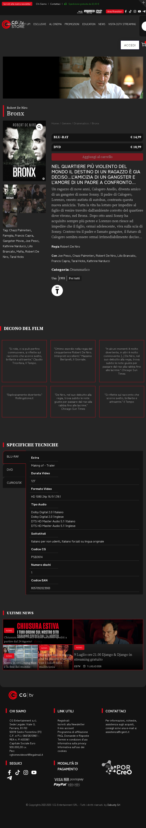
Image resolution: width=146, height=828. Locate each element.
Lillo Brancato (126, 255)
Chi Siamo (41, 3)
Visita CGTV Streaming (122, 24)
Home (55, 123)
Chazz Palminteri (20, 230)
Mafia (20, 251)
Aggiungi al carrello (97, 157)
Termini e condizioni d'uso (73, 739)
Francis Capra (24, 235)
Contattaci (55, 3)
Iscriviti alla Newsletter (71, 724)
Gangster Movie (13, 240)
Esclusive (39, 24)
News (101, 24)
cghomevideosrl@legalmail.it (26, 754)
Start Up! (24, 24)
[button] (39, 127)
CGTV (77, 666)
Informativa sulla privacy (72, 743)
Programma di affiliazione (73, 732)
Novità (11, 24)
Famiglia (8, 235)
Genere (66, 123)
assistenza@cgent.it (117, 732)
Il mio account (66, 728)
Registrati (63, 720)
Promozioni (72, 24)
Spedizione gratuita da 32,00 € (83, 3)
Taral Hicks (17, 256)
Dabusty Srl (113, 805)
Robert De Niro (70, 246)
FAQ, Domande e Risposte (73, 735)
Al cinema (55, 24)
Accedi (130, 45)
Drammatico (81, 123)
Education (88, 24)
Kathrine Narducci (14, 246)
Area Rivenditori (114, 11)
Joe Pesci (31, 240)
